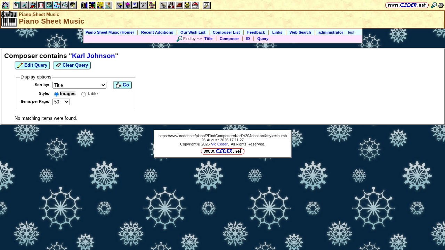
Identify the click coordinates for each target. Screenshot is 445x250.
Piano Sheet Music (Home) (110, 32)
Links (277, 32)
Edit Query (35, 65)
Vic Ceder (219, 144)
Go (125, 85)
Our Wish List (192, 32)
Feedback (256, 32)
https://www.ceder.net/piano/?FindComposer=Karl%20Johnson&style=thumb (223, 136)
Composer (229, 38)
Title (208, 38)
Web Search (300, 32)
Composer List (226, 32)
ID (248, 38)
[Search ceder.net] (434, 5)
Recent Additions (157, 32)
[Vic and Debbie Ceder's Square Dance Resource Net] (407, 5)
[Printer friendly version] (441, 5)
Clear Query (74, 65)
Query (262, 38)
